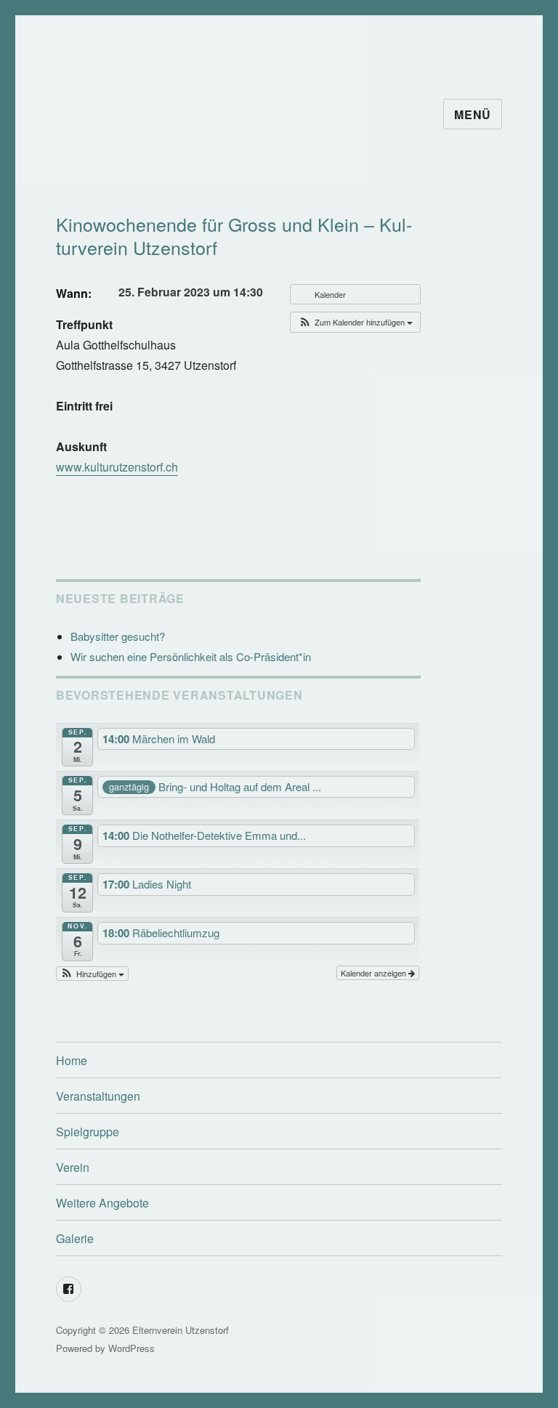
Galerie (75, 1238)
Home (71, 1060)
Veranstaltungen (98, 1096)
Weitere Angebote (102, 1202)
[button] (355, 322)
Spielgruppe (87, 1131)
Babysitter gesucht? (117, 636)
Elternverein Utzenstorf (180, 1330)
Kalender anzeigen (374, 973)
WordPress (131, 1348)
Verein (72, 1167)
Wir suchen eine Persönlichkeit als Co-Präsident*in (190, 656)
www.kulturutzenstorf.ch (117, 466)
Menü (472, 114)
